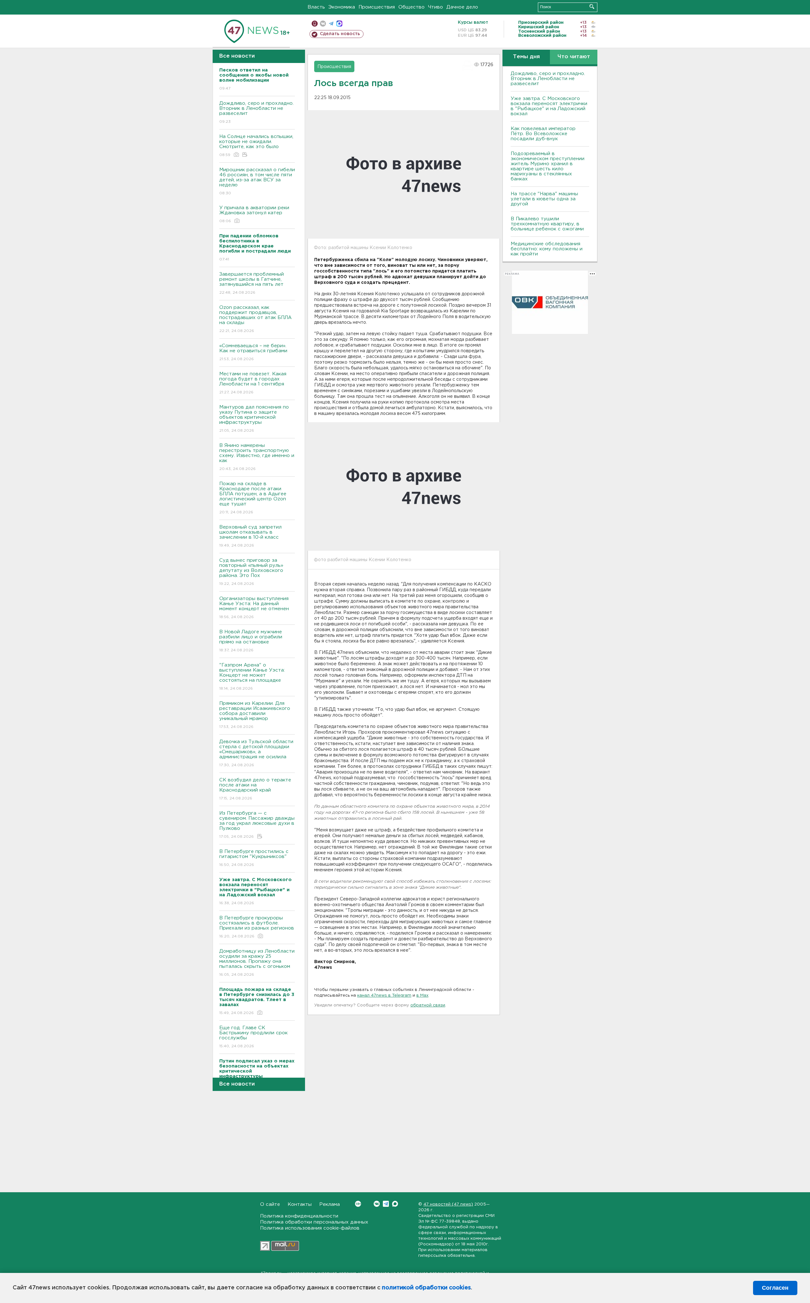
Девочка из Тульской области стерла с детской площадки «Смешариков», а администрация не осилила (256, 753)
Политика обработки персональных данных (314, 1222)
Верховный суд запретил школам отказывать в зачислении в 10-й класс (250, 536)
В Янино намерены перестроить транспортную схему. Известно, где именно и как (256, 457)
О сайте (270, 1204)
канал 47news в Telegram (384, 995)
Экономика (341, 7)
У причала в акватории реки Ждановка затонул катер (254, 214)
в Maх (422, 995)
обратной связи (427, 1005)
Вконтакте (377, 1204)
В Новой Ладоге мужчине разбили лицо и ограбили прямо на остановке (250, 641)
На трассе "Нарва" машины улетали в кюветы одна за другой (544, 199)
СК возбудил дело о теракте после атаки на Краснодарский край (255, 789)
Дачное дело (462, 7)
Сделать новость (340, 34)
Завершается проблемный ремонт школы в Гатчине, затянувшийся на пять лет (251, 283)
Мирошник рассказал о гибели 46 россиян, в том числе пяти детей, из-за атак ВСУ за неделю (257, 181)
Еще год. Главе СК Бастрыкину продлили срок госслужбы (253, 1037)
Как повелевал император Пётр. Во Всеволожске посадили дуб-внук (543, 134)
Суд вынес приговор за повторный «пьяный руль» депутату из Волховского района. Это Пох (251, 572)
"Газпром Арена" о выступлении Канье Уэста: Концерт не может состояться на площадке (252, 676)
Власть (316, 7)
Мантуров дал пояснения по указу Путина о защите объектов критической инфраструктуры (254, 418)
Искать (591, 6)
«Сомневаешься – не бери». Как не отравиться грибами (253, 352)
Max (395, 1204)
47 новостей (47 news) (448, 1204)
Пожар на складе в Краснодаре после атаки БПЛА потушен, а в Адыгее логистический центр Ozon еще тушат (252, 498)
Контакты (300, 1204)
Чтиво (435, 7)
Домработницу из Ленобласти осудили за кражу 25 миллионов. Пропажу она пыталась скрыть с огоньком (257, 962)
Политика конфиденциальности (299, 1216)
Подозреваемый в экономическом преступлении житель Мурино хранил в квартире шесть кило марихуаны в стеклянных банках (547, 166)
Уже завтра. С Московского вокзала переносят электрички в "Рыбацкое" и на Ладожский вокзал (549, 106)
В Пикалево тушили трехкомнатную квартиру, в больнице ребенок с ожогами (547, 224)
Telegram (386, 1204)
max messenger (339, 24)
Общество (411, 7)
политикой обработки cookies (426, 1287)
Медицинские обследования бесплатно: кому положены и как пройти (547, 249)
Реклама (329, 1204)
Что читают (574, 56)
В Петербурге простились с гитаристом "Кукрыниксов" (254, 858)
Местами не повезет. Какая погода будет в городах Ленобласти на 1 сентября (252, 383)
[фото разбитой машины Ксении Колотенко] (404, 486)
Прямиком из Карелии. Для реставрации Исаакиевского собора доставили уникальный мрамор (254, 715)
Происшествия (376, 7)
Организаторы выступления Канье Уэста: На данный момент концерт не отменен (254, 608)
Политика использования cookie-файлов (309, 1228)
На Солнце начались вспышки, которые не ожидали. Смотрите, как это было (256, 146)
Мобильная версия (315, 24)
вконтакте (323, 24)
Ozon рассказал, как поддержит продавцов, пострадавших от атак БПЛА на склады (255, 319)
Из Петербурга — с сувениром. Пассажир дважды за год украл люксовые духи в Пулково (257, 824)
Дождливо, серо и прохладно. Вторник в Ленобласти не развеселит (256, 112)
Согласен (775, 1288)
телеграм (331, 24)
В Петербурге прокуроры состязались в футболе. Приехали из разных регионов (256, 927)
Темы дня (526, 56)
